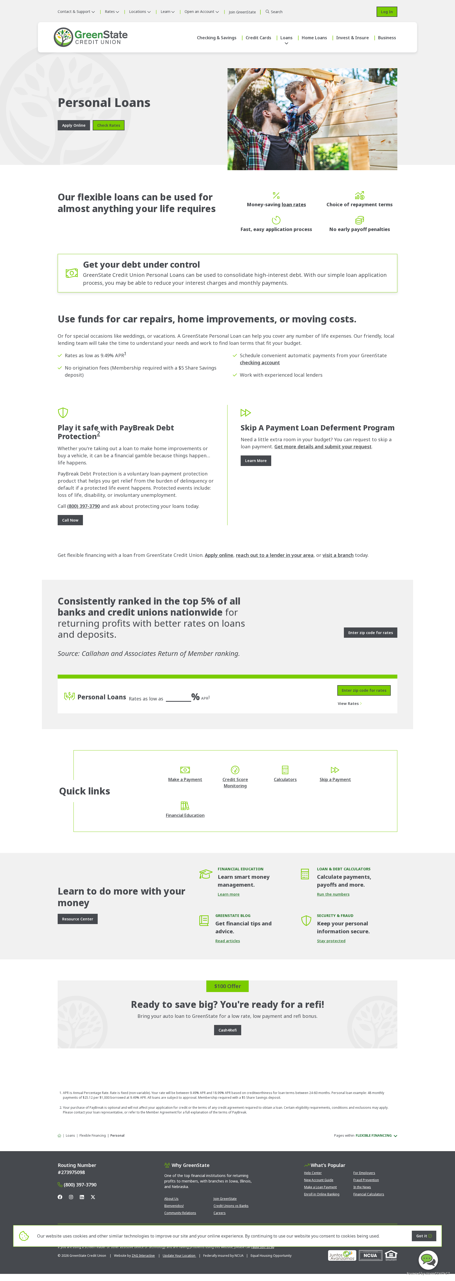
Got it (421, 1235)
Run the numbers (333, 894)
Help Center (313, 1173)
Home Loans (314, 38)
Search (277, 11)
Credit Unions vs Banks (231, 1206)
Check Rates (108, 125)
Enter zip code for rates (364, 690)
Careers (220, 1213)
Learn (165, 11)
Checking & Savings (216, 38)
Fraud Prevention (366, 1180)
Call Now (70, 520)
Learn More (256, 460)
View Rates (348, 703)
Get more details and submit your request (323, 446)
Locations (137, 11)
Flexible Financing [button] (374, 1135)
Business (387, 38)
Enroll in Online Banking (321, 1194)
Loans (286, 38)
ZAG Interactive (143, 1255)
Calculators (285, 779)
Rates (110, 11)
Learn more (229, 894)
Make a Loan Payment (320, 1187)
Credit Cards (258, 38)
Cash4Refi (228, 1030)
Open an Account (199, 11)
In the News (362, 1187)
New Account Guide (318, 1180)
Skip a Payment (335, 779)
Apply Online (74, 125)
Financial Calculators (368, 1194)
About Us (171, 1198)
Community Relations (180, 1213)
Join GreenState (225, 1198)
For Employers (364, 1173)
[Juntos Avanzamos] (342, 1255)
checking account (260, 362)
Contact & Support (74, 11)
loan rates (294, 204)
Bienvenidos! (174, 1206)
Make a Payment (185, 779)
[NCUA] (370, 1255)
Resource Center (77, 918)
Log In (387, 11)
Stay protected (331, 940)
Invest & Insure (352, 38)
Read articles (227, 940)
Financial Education (185, 815)
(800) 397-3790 (83, 506)
